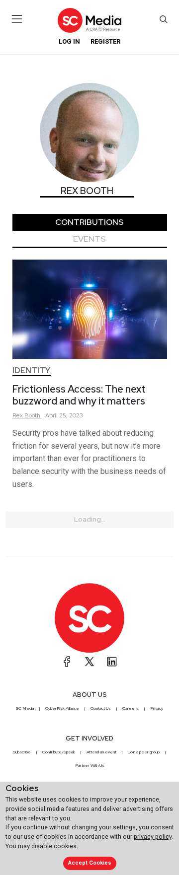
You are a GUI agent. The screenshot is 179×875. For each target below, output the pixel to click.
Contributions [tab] (89, 222)
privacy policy (153, 836)
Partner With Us (89, 765)
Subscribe (22, 752)
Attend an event (101, 752)
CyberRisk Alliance (62, 708)
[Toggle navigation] (17, 18)
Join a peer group (144, 752)
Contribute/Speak (58, 752)
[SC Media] (89, 20)
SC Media (25, 708)
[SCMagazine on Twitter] (89, 662)
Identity (31, 370)
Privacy (156, 708)
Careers (130, 708)
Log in (69, 41)
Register (105, 41)
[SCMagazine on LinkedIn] (112, 662)
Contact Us (100, 708)
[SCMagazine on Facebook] (67, 662)
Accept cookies (89, 863)
